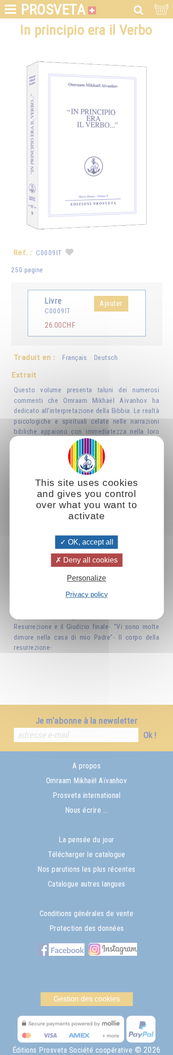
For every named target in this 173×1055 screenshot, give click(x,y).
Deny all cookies (89, 560)
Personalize (86, 578)
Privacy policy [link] (87, 594)
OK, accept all (89, 542)
